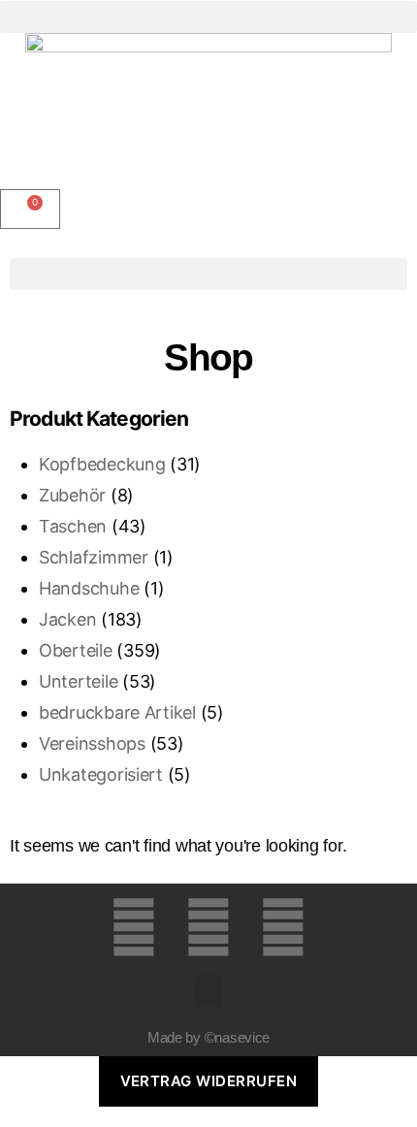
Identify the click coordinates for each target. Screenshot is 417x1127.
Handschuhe (89, 588)
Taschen (73, 526)
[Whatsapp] (283, 927)
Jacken (67, 619)
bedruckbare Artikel (117, 712)
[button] (208, 17)
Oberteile (75, 650)
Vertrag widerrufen (209, 1081)
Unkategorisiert (101, 774)
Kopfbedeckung (102, 464)
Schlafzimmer (93, 557)
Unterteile (78, 681)
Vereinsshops (92, 743)
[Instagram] (208, 927)
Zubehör (72, 495)
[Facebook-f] (134, 927)
